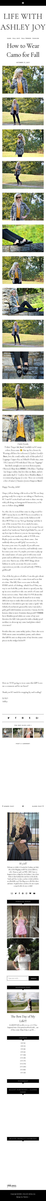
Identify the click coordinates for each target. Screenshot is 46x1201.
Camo (9, 38)
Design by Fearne (22, 1197)
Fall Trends (26, 38)
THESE (40, 613)
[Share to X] (9, 718)
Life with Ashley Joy (28, 1194)
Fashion (35, 38)
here (22, 447)
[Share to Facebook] (16, 718)
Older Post (37, 806)
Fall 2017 (16, 38)
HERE (22, 468)
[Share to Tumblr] (30, 718)
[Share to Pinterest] (23, 718)
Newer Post (8, 806)
